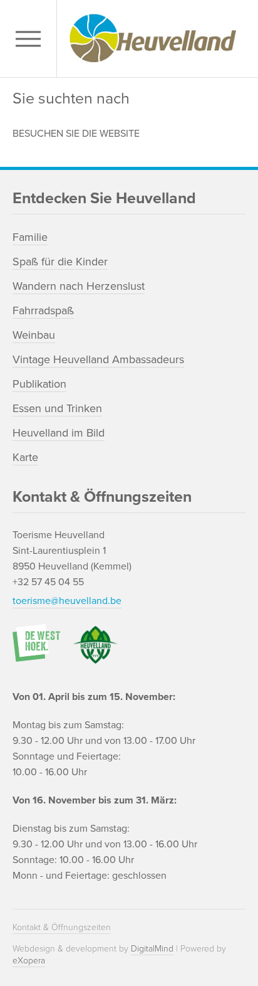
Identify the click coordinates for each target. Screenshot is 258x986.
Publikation (39, 384)
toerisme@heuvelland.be (67, 601)
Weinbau (34, 335)
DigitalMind (152, 948)
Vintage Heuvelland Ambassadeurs (98, 359)
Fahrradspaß (43, 310)
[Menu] (31, 38)
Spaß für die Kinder (60, 261)
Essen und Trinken (57, 408)
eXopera (29, 960)
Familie (30, 237)
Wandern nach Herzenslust (79, 286)
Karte (25, 457)
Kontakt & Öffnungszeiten (62, 927)
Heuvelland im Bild (59, 433)
